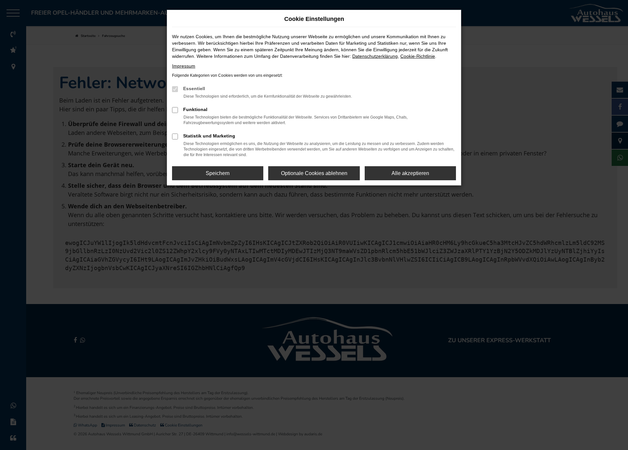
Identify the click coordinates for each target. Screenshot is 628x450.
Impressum (183, 66)
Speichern (218, 173)
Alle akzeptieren (410, 173)
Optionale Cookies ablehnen (314, 173)
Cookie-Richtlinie (417, 56)
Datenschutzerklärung (375, 56)
